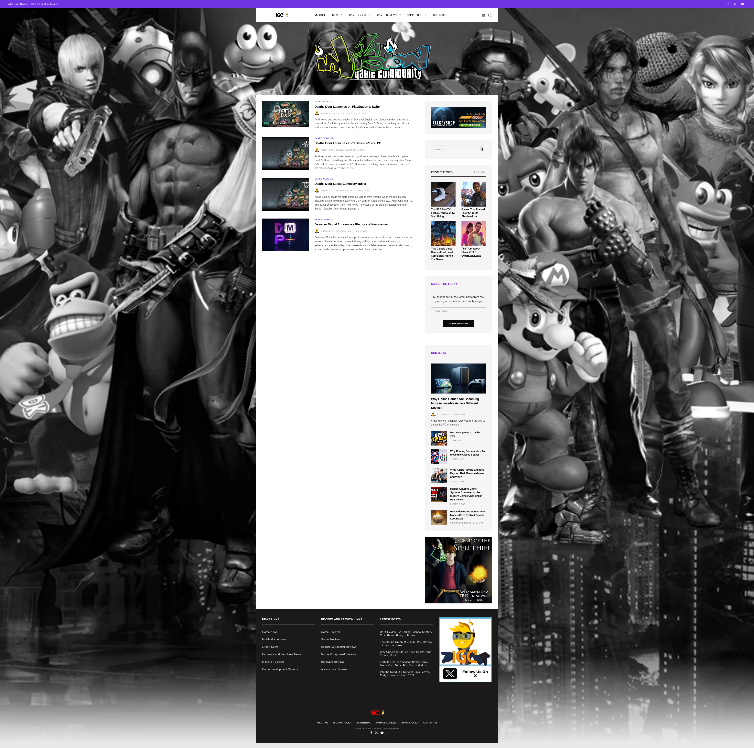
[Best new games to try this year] (439, 438)
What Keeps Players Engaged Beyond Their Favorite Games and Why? (467, 473)
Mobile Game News (274, 639)
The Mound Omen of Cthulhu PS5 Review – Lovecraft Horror (406, 643)
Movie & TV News (273, 661)
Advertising (363, 723)
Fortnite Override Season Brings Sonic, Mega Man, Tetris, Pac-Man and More (404, 663)
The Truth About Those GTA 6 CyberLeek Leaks (471, 252)
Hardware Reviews (332, 661)
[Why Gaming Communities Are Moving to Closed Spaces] (439, 456)
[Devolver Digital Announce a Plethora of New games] (285, 235)
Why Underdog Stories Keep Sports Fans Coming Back (405, 653)
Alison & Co (327, 113)
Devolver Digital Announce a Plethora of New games (351, 224)
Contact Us (430, 723)
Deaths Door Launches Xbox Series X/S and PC (348, 143)
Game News (269, 631)
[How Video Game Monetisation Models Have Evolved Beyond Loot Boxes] (439, 517)
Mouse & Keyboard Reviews (338, 654)
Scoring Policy (342, 723)
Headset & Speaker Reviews (338, 646)
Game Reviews (358, 15)
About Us (322, 723)
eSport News (270, 646)
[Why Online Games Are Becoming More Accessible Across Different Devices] (458, 379)
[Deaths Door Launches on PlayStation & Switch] (285, 114)
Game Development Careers (280, 669)
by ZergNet (480, 172)
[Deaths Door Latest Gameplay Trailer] (285, 194)
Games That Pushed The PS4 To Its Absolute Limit (473, 213)
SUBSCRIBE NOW (458, 323)
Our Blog (439, 15)
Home (322, 15)
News (335, 15)
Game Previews (387, 15)
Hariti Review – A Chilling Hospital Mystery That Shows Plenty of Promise (406, 633)
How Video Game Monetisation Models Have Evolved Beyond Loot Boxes (467, 515)
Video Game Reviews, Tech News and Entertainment (33, 4)
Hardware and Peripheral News (281, 654)
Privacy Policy (410, 723)
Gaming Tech (415, 15)
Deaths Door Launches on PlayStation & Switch (348, 106)
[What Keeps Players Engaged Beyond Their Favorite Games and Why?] (439, 475)
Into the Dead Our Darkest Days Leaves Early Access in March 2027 (405, 673)
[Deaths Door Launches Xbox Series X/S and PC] (285, 153)
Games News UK (324, 102)
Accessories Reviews (334, 669)
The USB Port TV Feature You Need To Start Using (443, 213)
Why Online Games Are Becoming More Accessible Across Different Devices (455, 403)
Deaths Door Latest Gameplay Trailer (340, 184)
